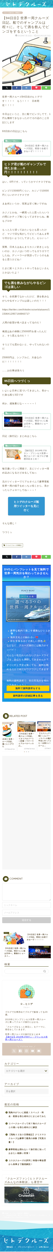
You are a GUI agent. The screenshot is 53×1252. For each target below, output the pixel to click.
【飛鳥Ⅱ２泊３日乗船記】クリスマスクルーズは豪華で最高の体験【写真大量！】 (27, 1138)
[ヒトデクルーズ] (26, 5)
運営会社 (9, 1247)
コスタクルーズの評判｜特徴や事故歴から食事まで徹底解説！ (27, 1162)
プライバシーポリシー (26, 1247)
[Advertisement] (26, 785)
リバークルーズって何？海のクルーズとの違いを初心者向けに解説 (27, 1125)
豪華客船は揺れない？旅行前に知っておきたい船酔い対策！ (27, 1151)
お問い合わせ (44, 1247)
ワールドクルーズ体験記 (13, 545)
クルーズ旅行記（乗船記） (12, 13)
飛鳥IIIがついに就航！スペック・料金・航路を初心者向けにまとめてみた (27, 1114)
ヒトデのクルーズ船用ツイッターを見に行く (26, 506)
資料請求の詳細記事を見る (28, 695)
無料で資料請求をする (27, 688)
